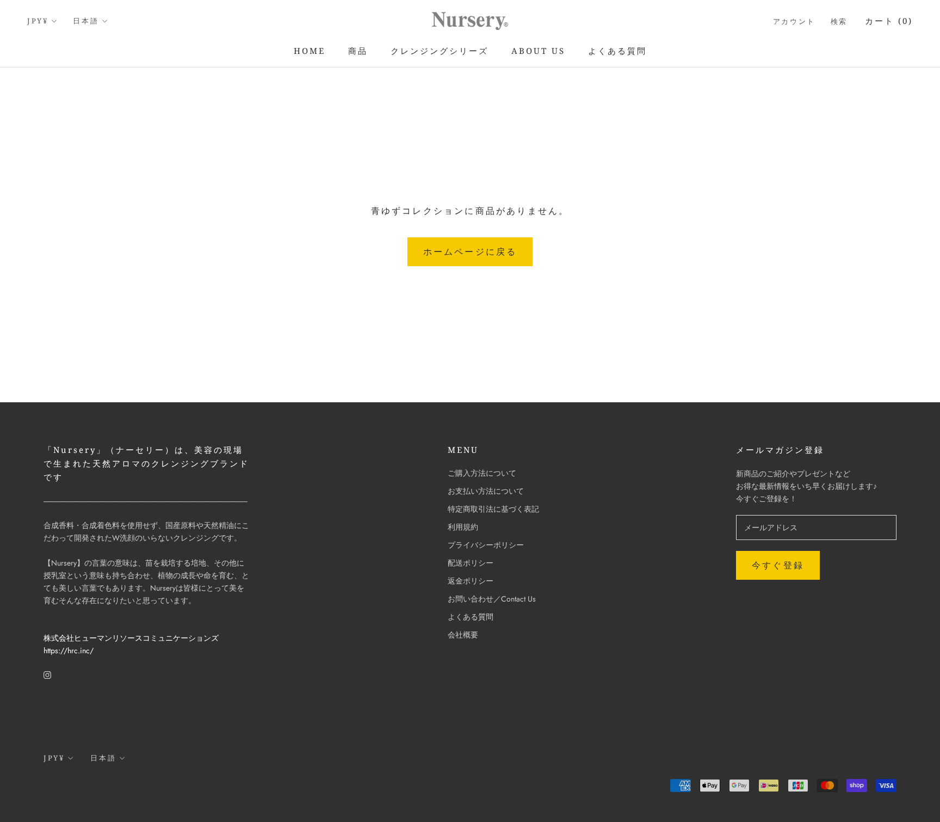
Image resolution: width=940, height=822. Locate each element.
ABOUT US (538, 50)
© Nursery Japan (82, 786)
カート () (889, 20)
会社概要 (463, 634)
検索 (839, 21)
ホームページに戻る (470, 252)
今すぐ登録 (778, 565)
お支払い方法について (486, 491)
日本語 (85, 21)
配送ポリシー (470, 562)
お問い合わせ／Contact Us (492, 598)
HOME (309, 50)
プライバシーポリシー (486, 544)
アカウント (794, 21)
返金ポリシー (470, 580)
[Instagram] (47, 674)
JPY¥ (37, 21)
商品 (358, 50)
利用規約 (463, 527)
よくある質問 (617, 50)
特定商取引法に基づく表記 (493, 509)
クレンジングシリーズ (439, 50)
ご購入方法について (482, 473)
